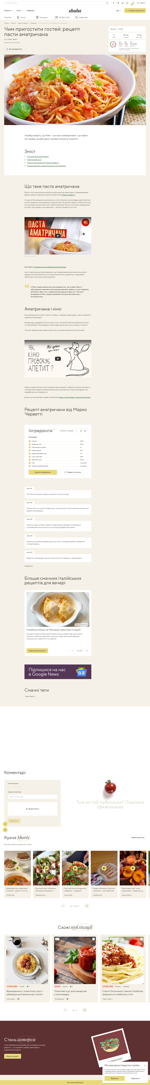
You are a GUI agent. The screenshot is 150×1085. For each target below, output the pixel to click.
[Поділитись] (5, 829)
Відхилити (136, 1078)
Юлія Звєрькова (59, 999)
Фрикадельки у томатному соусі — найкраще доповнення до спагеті (25, 993)
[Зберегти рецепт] (5, 824)
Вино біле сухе (37, 460)
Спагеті (34, 441)
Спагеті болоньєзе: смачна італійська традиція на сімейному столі (122, 993)
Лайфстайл (83, 17)
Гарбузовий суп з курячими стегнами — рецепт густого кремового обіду (17, 890)
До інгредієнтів (15, 49)
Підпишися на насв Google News (47, 671)
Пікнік (23, 17)
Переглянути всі (138, 837)
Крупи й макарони (23, 23)
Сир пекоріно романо (39, 447)
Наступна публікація (75, 1082)
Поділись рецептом (136, 10)
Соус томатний (37, 456)
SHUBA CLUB (64, 17)
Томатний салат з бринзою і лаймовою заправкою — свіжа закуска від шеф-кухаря (46, 890)
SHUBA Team (10, 895)
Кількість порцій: (67, 431)
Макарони (33, 23)
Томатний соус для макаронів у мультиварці (70, 993)
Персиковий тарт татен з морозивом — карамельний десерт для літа (132, 890)
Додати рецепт (12, 1056)
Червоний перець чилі (39, 453)
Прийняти (115, 1078)
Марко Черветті (13, 39)
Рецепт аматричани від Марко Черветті (43, 163)
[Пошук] (107, 3)
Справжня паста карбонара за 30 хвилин (50, 267)
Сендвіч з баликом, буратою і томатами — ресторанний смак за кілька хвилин (103, 890)
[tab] (73, 1010)
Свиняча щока (36, 450)
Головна (6, 23)
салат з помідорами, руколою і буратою (74, 397)
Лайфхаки (30, 10)
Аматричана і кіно (34, 160)
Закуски (57, 986)
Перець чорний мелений (40, 466)
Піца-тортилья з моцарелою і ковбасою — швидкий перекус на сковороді (75, 890)
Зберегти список (74, 472)
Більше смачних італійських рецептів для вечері (46, 166)
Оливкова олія (36, 444)
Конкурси (44, 17)
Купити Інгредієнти (43, 472)
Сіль (33, 463)
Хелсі (19, 10)
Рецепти (7, 10)
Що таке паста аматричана (38, 156)
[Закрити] (145, 1065)
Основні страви (12, 986)
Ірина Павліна (11, 999)
